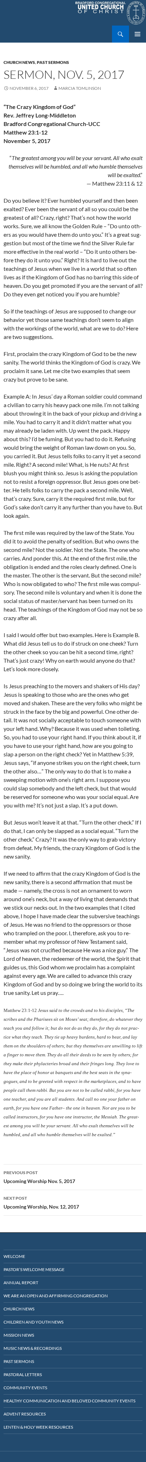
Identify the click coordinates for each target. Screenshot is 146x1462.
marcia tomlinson (79, 88)
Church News (19, 62)
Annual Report (21, 1282)
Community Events (25, 1387)
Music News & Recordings (33, 1348)
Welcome (14, 1256)
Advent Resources (25, 1414)
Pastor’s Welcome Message (34, 1269)
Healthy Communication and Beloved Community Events (69, 1400)
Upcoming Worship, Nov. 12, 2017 (41, 1202)
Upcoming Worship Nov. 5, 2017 (39, 1177)
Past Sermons (53, 62)
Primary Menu (137, 34)
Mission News (19, 1335)
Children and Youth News (33, 1322)
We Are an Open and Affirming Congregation (56, 1295)
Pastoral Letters (23, 1374)
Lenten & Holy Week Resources (38, 1427)
